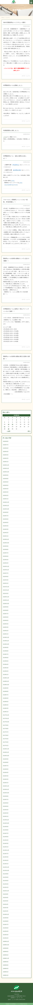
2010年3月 (5, 934)
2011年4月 (5, 904)
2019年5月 (5, 661)
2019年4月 (5, 664)
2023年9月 (5, 546)
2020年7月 (5, 613)
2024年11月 (6, 505)
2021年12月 (6, 586)
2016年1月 (5, 782)
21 (4, 426)
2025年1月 (5, 498)
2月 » (29, 431)
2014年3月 (5, 843)
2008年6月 (5, 968)
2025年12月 (6, 465)
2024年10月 (6, 509)
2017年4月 (5, 738)
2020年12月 (6, 596)
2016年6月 (5, 769)
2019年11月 (6, 640)
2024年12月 (6, 502)
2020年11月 (6, 600)
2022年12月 (6, 566)
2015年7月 (5, 799)
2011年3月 (5, 907)
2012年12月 (6, 867)
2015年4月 (5, 809)
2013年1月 (5, 863)
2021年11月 (6, 590)
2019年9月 (5, 647)
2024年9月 (5, 512)
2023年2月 (5, 563)
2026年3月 (5, 455)
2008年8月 (5, 965)
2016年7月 (5, 765)
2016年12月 (6, 748)
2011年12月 (6, 890)
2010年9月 (5, 917)
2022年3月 (5, 580)
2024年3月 (5, 529)
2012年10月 (6, 870)
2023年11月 (6, 539)
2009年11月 (6, 941)
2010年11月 (6, 914)
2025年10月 (6, 471)
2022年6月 (5, 576)
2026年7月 (5, 444)
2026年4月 (5, 451)
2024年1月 (5, 536)
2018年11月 (6, 681)
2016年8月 (5, 762)
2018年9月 (5, 688)
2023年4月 (5, 559)
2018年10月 (6, 684)
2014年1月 (5, 847)
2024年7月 (5, 515)
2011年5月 (5, 901)
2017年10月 (6, 721)
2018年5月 (5, 701)
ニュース (28, 75)
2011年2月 (5, 911)
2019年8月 (5, 651)
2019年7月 (5, 654)
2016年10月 (6, 755)
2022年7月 (5, 573)
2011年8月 (5, 894)
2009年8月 (5, 948)
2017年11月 (6, 718)
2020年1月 (5, 634)
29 (8, 429)
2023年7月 (5, 553)
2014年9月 (5, 826)
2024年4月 (5, 525)
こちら (5, 137)
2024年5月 (5, 522)
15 (8, 424)
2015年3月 (5, 813)
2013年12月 (6, 850)
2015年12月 (6, 786)
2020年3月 (5, 627)
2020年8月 (5, 610)
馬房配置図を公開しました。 (11, 130)
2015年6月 (5, 803)
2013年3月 (5, 857)
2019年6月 (5, 657)
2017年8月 (5, 728)
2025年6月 (5, 482)
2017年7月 (5, 732)
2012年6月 (5, 877)
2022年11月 (6, 569)
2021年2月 (5, 593)
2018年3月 (5, 708)
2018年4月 (5, 705)
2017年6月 (5, 735)
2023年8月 (5, 549)
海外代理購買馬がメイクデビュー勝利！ (14, 22)
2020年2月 (5, 630)
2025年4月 (5, 488)
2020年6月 (5, 617)
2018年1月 (5, 711)
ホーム (3, 17)
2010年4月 (5, 931)
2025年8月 (5, 478)
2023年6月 (5, 556)
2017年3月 (5, 742)
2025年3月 (5, 492)
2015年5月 (5, 806)
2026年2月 (5, 458)
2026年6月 (5, 448)
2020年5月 (5, 620)
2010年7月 (5, 924)
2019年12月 (6, 637)
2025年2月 (5, 495)
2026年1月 (5, 461)
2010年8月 (5, 921)
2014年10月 (6, 823)
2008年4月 (5, 975)
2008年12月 (6, 958)
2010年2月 (5, 938)
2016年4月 (5, 772)
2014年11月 (6, 819)
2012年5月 (5, 880)
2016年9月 (5, 759)
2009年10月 (6, 944)
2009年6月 (5, 951)
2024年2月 (5, 532)
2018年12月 (6, 678)
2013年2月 (5, 860)
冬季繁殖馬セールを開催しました (13, 85)
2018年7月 (5, 694)
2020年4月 (5, 624)
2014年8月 (5, 830)
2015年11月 (6, 789)
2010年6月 (5, 928)
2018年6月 (5, 698)
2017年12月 (6, 715)
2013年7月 (5, 853)
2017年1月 (5, 745)
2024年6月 (5, 519)
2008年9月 (5, 961)
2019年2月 (5, 671)
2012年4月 (5, 884)
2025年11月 (6, 468)
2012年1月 (5, 887)
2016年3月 (5, 776)
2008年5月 (5, 971)
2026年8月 (5, 441)
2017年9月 (5, 725)
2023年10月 (6, 542)
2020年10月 (6, 603)
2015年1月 (5, 816)
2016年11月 (6, 752)
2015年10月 (6, 792)
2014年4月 (5, 840)
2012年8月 (5, 873)
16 (12, 424)
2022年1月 (5, 583)
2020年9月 (5, 607)
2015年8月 (5, 796)
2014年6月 (5, 836)
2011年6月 (5, 897)
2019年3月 (5, 667)
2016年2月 (5, 779)
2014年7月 (5, 833)
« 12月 (8, 431)
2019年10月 (6, 644)
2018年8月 (5, 691)
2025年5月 (5, 485)
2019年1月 (5, 674)
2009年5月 (5, 955)
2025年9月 (5, 475)
